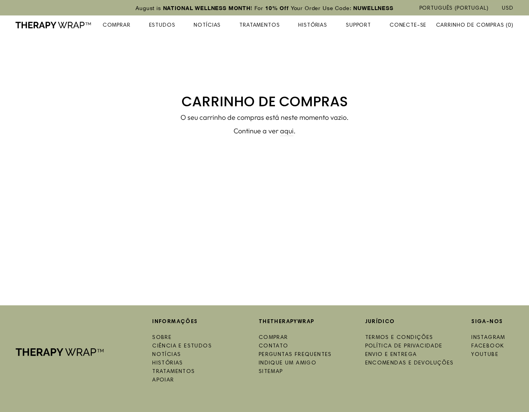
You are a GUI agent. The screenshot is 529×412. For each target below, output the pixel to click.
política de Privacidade (404, 346)
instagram (488, 337)
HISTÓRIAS (312, 25)
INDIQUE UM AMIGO (287, 363)
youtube (484, 355)
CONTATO (274, 346)
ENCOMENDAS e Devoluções (409, 363)
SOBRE (162, 337)
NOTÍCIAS (207, 25)
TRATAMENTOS (259, 25)
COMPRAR (117, 25)
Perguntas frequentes (295, 355)
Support (358, 25)
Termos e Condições (399, 337)
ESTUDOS (162, 25)
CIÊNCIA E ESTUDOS (182, 346)
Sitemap (271, 372)
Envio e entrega (391, 355)
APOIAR (163, 380)
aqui (287, 130)
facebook (487, 346)
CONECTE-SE (408, 25)
